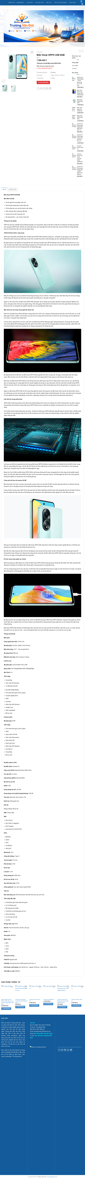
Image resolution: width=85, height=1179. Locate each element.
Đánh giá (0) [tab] (12, 189)
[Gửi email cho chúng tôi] (65, 1050)
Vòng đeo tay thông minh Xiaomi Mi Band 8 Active (21, 1001)
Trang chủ (11, 2)
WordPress (20, 2)
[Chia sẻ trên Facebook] (38, 88)
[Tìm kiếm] (82, 4)
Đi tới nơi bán (43, 82)
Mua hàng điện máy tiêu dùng (43, 1033)
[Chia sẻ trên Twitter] (41, 88)
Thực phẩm (75, 65)
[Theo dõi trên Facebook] (59, 1050)
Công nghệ (39, 52)
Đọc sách (30, 2)
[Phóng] (3, 81)
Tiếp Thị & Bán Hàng (60, 2)
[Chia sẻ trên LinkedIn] (50, 88)
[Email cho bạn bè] (44, 88)
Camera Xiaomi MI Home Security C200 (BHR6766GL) (62, 1001)
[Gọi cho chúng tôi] (68, 1050)
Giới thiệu (72, 2)
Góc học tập (39, 2)
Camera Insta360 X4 (48, 999)
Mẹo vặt (48, 2)
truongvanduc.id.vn (52, 1176)
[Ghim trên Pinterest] (47, 88)
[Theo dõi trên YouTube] (71, 1050)
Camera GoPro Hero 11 (76, 1000)
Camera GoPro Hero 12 (34, 1000)
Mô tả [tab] (4, 189)
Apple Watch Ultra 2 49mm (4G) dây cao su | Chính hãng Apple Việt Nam (7, 1002)
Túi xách (74, 68)
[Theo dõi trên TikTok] (62, 1050)
